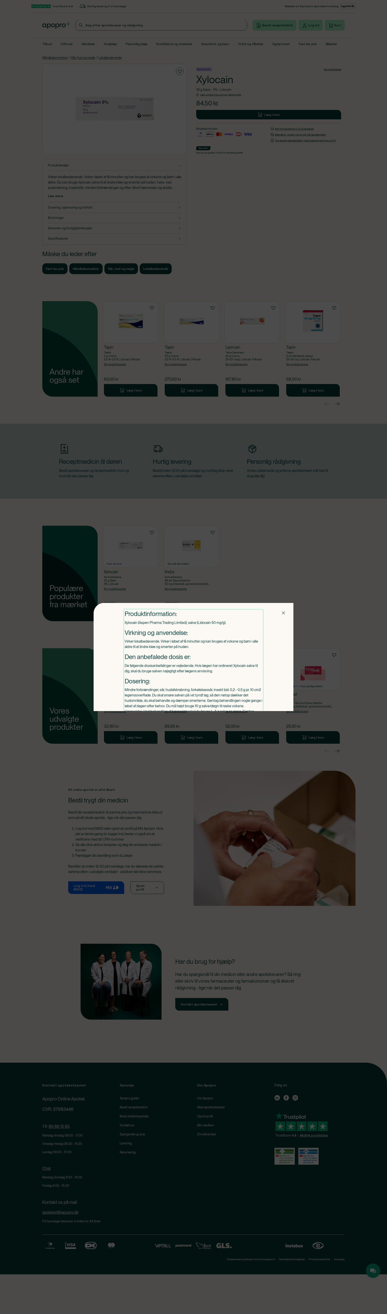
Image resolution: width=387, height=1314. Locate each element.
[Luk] (283, 613)
